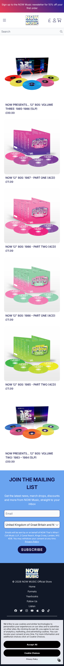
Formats (32, 591)
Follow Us (32, 601)
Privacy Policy (32, 541)
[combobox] (32, 31)
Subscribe (32, 550)
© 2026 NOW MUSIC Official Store (32, 581)
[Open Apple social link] (37, 610)
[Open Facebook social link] (15, 610)
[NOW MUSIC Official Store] (32, 20)
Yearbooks (32, 596)
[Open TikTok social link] (48, 610)
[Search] (61, 31)
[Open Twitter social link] (21, 610)
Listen (32, 606)
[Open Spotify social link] (43, 610)
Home (32, 586)
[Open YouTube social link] (32, 610)
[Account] (54, 20)
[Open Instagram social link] (26, 610)
